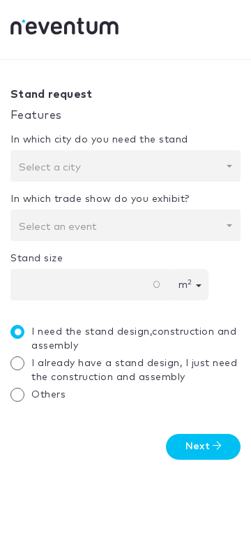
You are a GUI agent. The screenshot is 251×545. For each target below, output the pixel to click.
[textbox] (121, 167)
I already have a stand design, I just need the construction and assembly (134, 370)
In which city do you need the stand (99, 140)
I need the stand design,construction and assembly (133, 339)
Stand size (36, 258)
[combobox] (125, 166)
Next (199, 446)
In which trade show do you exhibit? (100, 199)
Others (48, 395)
